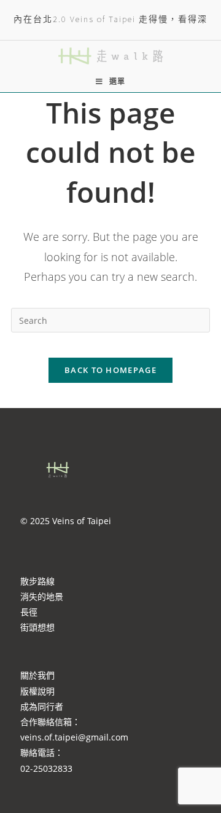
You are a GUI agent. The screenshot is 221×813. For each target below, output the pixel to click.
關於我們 (37, 675)
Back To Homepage (110, 369)
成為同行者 (41, 706)
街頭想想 (37, 627)
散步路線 (37, 581)
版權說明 (37, 691)
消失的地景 (41, 596)
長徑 (28, 612)
